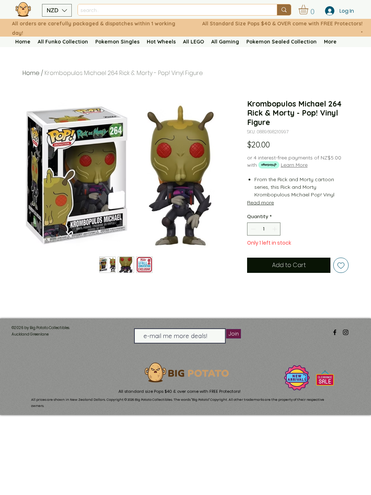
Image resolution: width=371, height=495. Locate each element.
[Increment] (275, 229)
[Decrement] (252, 229)
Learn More (294, 165)
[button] (57, 10)
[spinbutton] (264, 229)
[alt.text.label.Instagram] (345, 332)
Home (30, 73)
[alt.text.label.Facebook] (334, 332)
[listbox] (57, 10)
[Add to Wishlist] (341, 265)
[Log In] (327, 11)
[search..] (284, 9)
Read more (260, 202)
